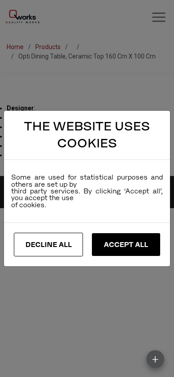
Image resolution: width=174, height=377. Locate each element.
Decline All (48, 244)
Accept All (126, 244)
